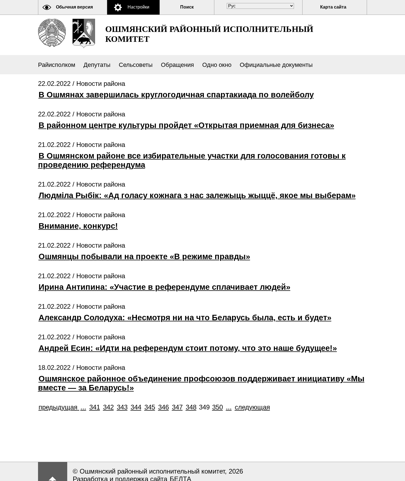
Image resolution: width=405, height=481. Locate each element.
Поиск (187, 7)
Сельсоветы (136, 64)
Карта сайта (333, 7)
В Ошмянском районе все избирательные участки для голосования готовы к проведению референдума (192, 160)
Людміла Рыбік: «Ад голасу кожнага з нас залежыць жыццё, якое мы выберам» (197, 195)
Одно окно (216, 64)
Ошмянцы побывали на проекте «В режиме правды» (144, 256)
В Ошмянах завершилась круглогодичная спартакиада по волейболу (176, 94)
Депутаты (96, 64)
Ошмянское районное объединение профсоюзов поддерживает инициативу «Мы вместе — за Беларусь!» (201, 383)
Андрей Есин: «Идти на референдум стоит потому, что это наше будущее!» (188, 348)
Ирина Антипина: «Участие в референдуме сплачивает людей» (164, 287)
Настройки (138, 7)
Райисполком (56, 64)
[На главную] (52, 33)
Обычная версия (74, 7)
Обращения (177, 64)
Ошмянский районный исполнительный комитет (209, 34)
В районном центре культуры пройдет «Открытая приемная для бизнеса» (186, 125)
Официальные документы (276, 64)
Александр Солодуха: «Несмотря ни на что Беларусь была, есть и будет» (185, 317)
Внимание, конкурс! (78, 226)
